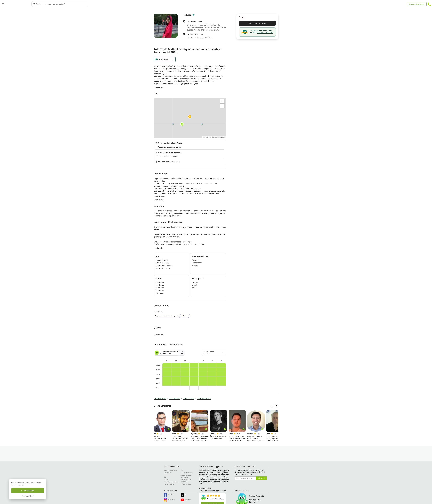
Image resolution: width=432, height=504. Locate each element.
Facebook (171, 495)
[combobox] (59, 4)
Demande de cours (170, 475)
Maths (158, 328)
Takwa (187, 15)
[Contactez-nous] (429, 4)
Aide (165, 477)
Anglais (159, 311)
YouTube (188, 499)
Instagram (171, 499)
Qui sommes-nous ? (187, 472)
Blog (182, 470)
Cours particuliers (160, 398)
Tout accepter (28, 490)
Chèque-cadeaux (186, 484)
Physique (159, 334)
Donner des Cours (416, 4)
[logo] (19, 4)
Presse (166, 479)
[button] (243, 17)
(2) (161, 434)
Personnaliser (28, 496)
